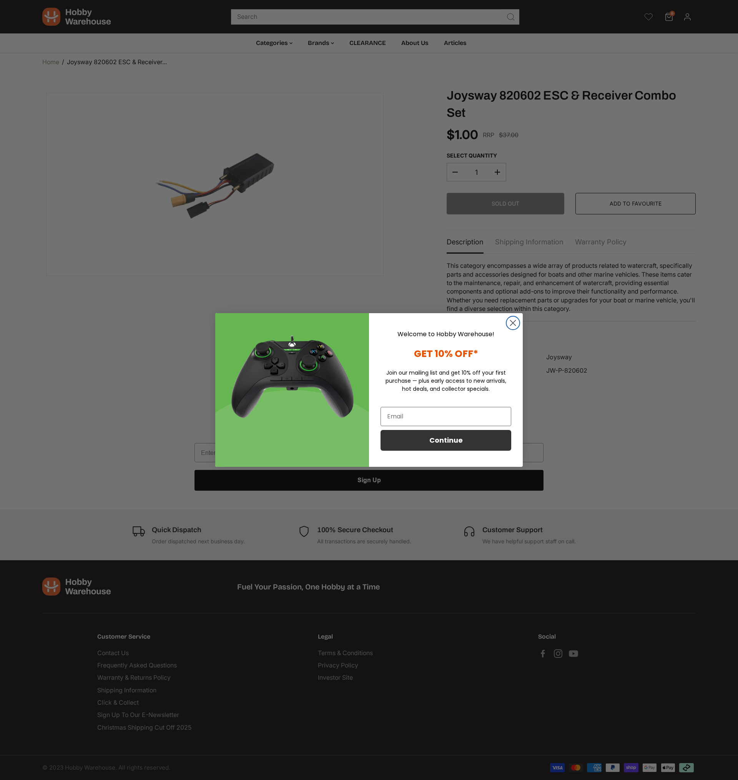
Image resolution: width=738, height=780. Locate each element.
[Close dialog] (513, 323)
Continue (446, 440)
